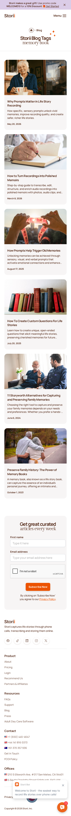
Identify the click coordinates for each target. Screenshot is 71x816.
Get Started (52, 6)
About (7, 661)
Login (7, 673)
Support (9, 704)
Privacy (8, 797)
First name (16, 537)
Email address (19, 551)
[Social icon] (8, 640)
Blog (6, 710)
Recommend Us (13, 678)
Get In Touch (11, 753)
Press (7, 716)
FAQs (7, 699)
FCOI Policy (10, 759)
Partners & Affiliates (16, 684)
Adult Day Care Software (18, 721)
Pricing (8, 667)
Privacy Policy (47, 599)
